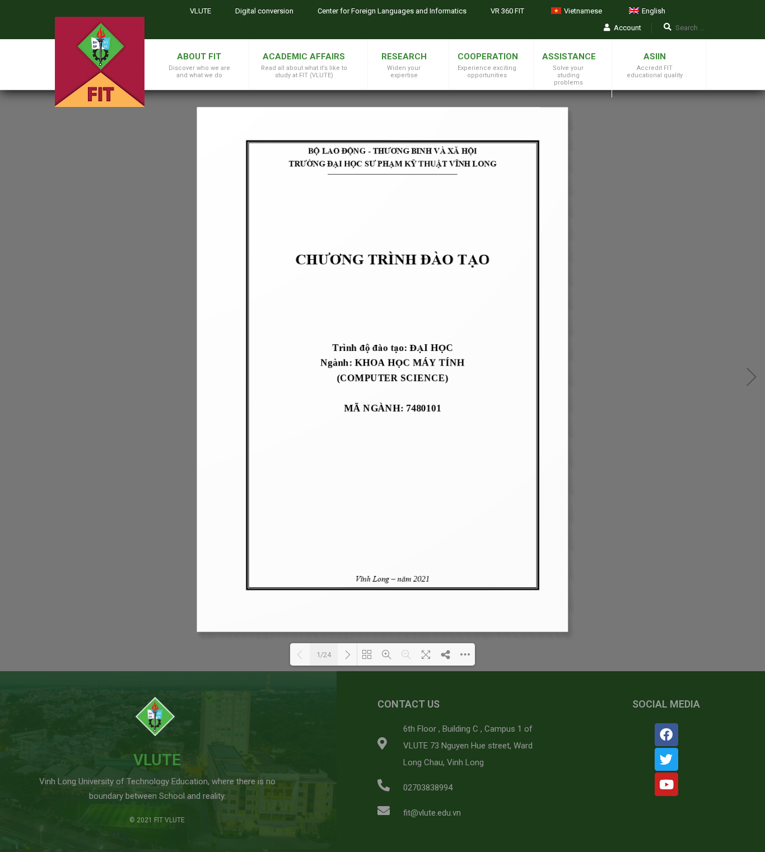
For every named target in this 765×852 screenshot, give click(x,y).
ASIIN (654, 57)
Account (627, 28)
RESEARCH (404, 57)
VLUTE (200, 11)
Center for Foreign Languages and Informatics (392, 11)
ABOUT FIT (199, 57)
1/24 (323, 654)
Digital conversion (264, 11)
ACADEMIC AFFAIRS (304, 57)
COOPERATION (488, 57)
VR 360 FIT (507, 11)
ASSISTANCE (569, 57)
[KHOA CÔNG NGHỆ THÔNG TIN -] (99, 62)
